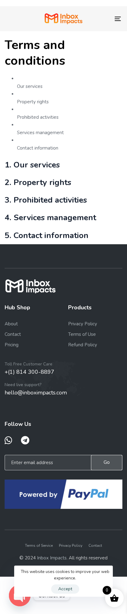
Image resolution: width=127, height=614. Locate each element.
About (11, 324)
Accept (65, 589)
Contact (13, 334)
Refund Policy (82, 345)
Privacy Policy (82, 324)
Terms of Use (82, 334)
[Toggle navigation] (102, 18)
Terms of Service (39, 545)
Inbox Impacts (52, 558)
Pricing (11, 345)
